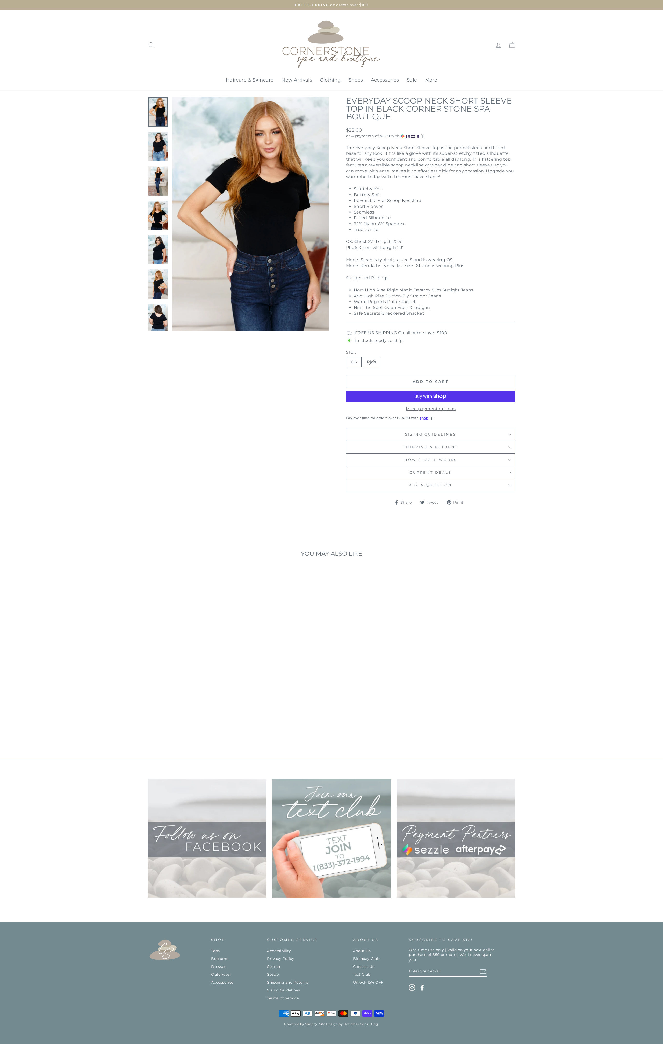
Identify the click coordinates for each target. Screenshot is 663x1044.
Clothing (330, 80)
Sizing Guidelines (430, 434)
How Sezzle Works (430, 460)
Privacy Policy (280, 959)
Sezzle (273, 974)
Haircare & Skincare (250, 80)
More (431, 80)
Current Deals (431, 472)
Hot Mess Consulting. (361, 1024)
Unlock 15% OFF (368, 982)
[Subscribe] (483, 971)
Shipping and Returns (287, 982)
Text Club (362, 974)
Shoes (356, 80)
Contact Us (363, 967)
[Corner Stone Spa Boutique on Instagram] (412, 987)
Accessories (385, 80)
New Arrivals (296, 80)
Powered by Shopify (300, 1024)
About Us (362, 951)
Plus (371, 361)
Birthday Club (366, 959)
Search (273, 967)
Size (351, 352)
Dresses (218, 967)
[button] (430, 136)
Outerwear (221, 974)
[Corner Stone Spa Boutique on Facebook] (422, 987)
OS (354, 361)
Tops (215, 951)
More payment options (431, 408)
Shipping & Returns (430, 447)
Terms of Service (283, 998)
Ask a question (430, 485)
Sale (412, 80)
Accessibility (279, 951)
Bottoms (219, 959)
